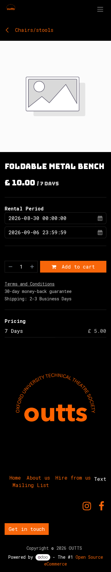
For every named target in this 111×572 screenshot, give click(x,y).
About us (38, 477)
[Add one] (32, 266)
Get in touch (27, 529)
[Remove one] (10, 266)
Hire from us (73, 477)
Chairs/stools (32, 30)
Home (15, 477)
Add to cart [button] (77, 266)
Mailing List (31, 485)
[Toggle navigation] (100, 8)
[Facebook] (101, 506)
